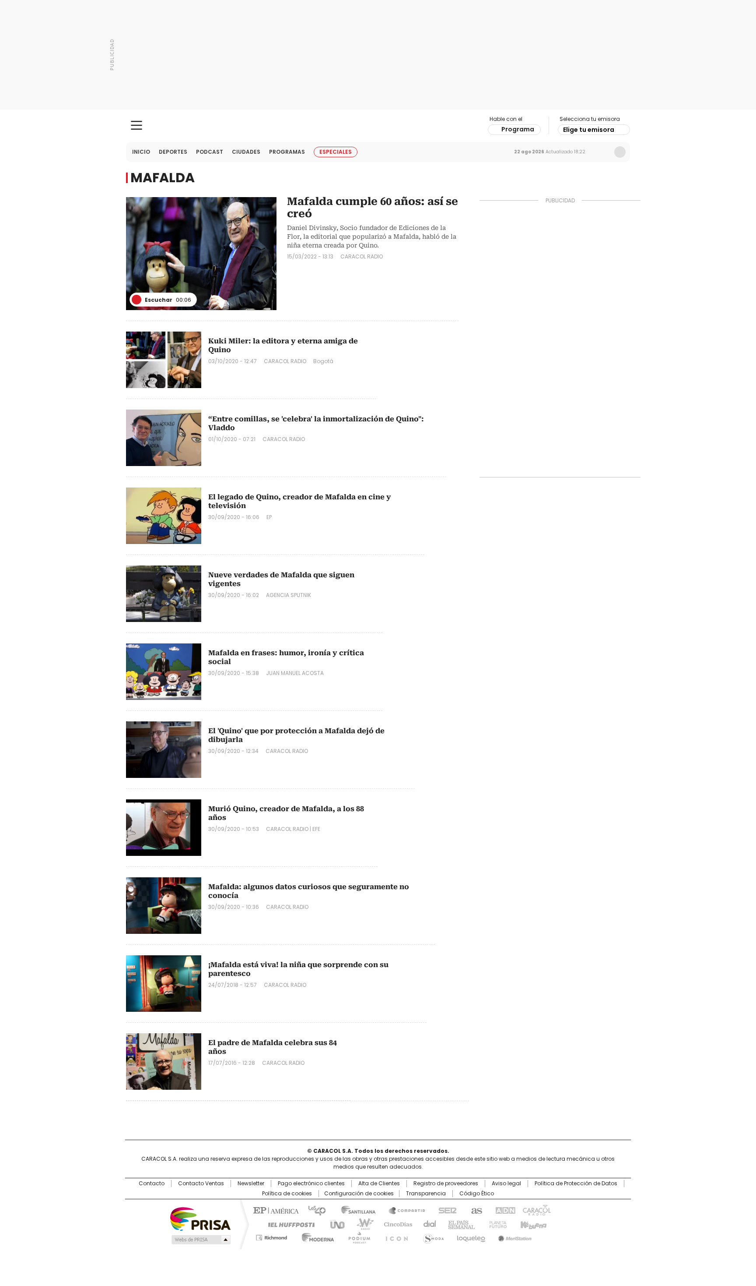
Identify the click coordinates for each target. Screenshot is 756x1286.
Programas (287, 151)
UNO (334, 1224)
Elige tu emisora (588, 129)
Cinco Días (395, 1224)
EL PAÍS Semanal (459, 1224)
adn (504, 1210)
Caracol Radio (378, 126)
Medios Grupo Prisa (200, 1239)
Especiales (335, 151)
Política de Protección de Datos (576, 1183)
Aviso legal (506, 1183)
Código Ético (476, 1193)
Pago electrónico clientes (311, 1183)
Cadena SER (445, 1210)
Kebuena (532, 1224)
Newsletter (601, 152)
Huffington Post (288, 1224)
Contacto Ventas (201, 1183)
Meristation (514, 1236)
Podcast (209, 151)
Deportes (173, 151)
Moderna (315, 1236)
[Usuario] (620, 152)
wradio (361, 1224)
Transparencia (426, 1193)
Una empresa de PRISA (200, 1218)
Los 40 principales (313, 1210)
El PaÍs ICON (394, 1236)
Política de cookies (287, 1193)
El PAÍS (274, 1210)
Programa (517, 129)
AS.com (475, 1210)
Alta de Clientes (379, 1183)
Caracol (536, 1210)
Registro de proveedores (445, 1183)
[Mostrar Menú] (136, 125)
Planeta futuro (496, 1224)
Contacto (151, 1183)
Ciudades (246, 151)
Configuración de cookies (359, 1193)
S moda (431, 1236)
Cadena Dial (427, 1224)
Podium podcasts (356, 1236)
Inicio (141, 151)
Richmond (271, 1236)
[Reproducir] (136, 299)
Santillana (354, 1210)
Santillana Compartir (403, 1210)
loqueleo (470, 1236)
